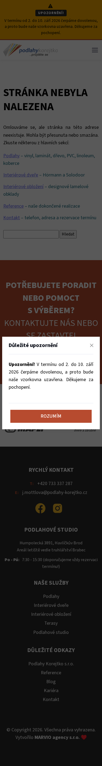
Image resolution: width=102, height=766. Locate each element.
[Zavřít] (92, 345)
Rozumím (51, 416)
